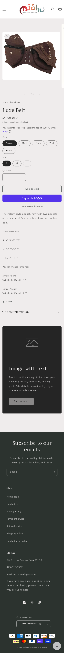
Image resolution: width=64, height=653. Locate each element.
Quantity (6, 171)
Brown (9, 143)
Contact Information (17, 541)
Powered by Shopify (40, 647)
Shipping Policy (15, 533)
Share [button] (9, 301)
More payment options (32, 206)
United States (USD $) (30, 624)
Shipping (6, 122)
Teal (52, 143)
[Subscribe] (53, 472)
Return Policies (14, 526)
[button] (4, 9)
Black (9, 150)
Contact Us (12, 504)
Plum (38, 143)
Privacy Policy (14, 511)
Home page (13, 497)
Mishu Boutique (28, 647)
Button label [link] (21, 401)
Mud (24, 143)
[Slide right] (39, 94)
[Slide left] (24, 94)
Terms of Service (15, 519)
